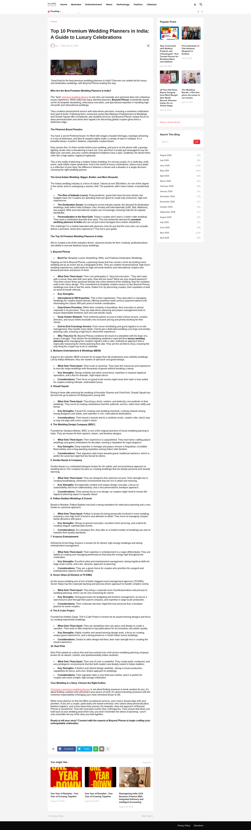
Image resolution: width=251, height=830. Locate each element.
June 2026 (180, 165)
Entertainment (93, 4)
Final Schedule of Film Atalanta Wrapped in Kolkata (190, 50)
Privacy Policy (184, 825)
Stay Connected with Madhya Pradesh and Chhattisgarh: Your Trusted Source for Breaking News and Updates (169, 54)
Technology (123, 4)
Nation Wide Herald (170, 122)
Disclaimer (199, 825)
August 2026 (180, 155)
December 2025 (180, 196)
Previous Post (56, 816)
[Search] (201, 4)
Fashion (138, 4)
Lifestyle (151, 4)
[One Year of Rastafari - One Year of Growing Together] (66, 777)
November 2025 (180, 201)
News (109, 4)
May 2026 (180, 170)
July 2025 (180, 222)
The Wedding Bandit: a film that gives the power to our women (191, 94)
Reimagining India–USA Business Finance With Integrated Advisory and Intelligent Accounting (131, 797)
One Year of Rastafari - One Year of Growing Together (64, 795)
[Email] (101, 749)
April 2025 (180, 238)
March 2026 (180, 181)
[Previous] (198, 11)
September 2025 (180, 212)
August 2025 (180, 217)
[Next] (202, 11)
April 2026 (180, 176)
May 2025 (180, 233)
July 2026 (180, 160)
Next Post (147, 816)
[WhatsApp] (95, 749)
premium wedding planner (75, 97)
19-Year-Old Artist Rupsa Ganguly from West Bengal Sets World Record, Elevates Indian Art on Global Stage (169, 98)
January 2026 (180, 191)
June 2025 (180, 227)
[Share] (148, 45)
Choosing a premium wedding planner (70, 689)
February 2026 (180, 186)
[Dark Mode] (195, 4)
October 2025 (180, 207)
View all (146, 763)
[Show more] (107, 749)
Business (76, 4)
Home (63, 4)
